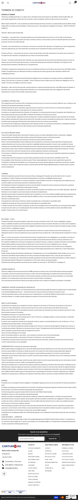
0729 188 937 (9, 465)
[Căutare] (8, 3)
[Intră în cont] (70, 3)
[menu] (2, 3)
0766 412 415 (19, 465)
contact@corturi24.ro (11, 468)
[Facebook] (4, 474)
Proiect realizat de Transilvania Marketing (23, 497)
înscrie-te (53, 439)
